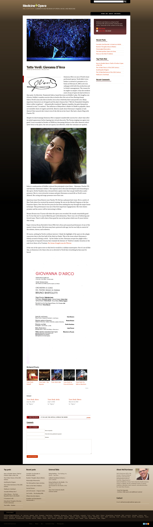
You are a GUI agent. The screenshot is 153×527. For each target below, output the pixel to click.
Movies (90, 517)
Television (71, 518)
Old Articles (123, 517)
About (111, 13)
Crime (88, 515)
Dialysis (103, 515)
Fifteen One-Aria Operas (33, 496)
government (18, 517)
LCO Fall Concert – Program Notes (35, 491)
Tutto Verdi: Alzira (33, 400)
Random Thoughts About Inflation (106, 47)
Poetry (146, 517)
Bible (36, 515)
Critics (93, 515)
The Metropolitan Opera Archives (106, 51)
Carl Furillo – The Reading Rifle (34, 493)
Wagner (103, 518)
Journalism (50, 517)
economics (128, 515)
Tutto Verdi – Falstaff (30, 383)
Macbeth (66, 517)
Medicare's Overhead (102, 74)
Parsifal (134, 517)
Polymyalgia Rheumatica (103, 49)
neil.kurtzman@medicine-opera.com (130, 502)
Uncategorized (92, 518)
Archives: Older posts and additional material (129, 492)
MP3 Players (96, 517)
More (89, 417)
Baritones (26, 515)
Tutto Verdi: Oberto (75, 400)
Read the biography (122, 490)
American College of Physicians (11, 515)
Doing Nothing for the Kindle (56, 482)
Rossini (44, 518)
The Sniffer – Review (9, 505)
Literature (60, 517)
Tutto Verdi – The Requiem (44, 383)
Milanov (78, 517)
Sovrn (86, 388)
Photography (140, 517)
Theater (81, 518)
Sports (65, 518)
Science (54, 518)
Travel (86, 518)
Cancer (70, 515)
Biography (41, 515)
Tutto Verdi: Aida (56, 382)
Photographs (60, 524)
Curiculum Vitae (49, 524)
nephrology (112, 517)
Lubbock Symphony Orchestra (57, 478)
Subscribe (101, 31)
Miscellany (84, 517)
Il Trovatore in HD (8, 498)
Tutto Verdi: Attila (54, 400)
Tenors (76, 518)
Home (103, 13)
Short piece (60, 518)
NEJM (106, 517)
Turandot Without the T (10, 491)
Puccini (34, 518)
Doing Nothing (53, 473)
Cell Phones (76, 515)
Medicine (72, 517)
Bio (107, 13)
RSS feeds (101, 28)
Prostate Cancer (20, 518)
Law (55, 517)
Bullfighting (57, 515)
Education (134, 515)
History (44, 517)
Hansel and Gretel (26, 517)
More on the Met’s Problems (104, 54)
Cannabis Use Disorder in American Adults (108, 44)
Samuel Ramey (30, 488)
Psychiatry (28, 518)
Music (102, 517)
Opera (129, 517)
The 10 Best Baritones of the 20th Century (108, 72)
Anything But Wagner (102, 70)
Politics (6, 518)
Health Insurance (37, 517)
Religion (39, 518)
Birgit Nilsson (49, 515)
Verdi (99, 518)
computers (83, 515)
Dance (97, 515)
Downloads (117, 515)
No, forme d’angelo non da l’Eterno (59, 243)
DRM (123, 515)
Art (21, 515)
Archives (117, 13)
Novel (117, 517)
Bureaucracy (64, 515)
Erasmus (141, 515)
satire (49, 518)
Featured (11, 517)
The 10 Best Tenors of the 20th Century (107, 67)
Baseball (32, 515)
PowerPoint (12, 518)
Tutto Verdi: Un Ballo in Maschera (81, 383)
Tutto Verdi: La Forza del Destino (68, 383)
